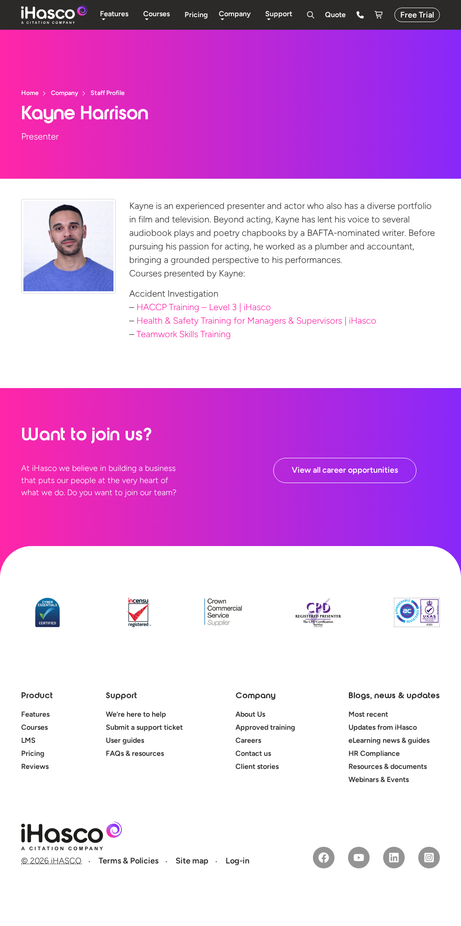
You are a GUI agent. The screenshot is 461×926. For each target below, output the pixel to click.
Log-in (237, 861)
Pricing (33, 753)
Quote (335, 14)
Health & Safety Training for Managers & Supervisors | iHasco (256, 320)
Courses (34, 727)
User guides (125, 740)
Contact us (253, 753)
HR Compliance (374, 753)
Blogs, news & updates (394, 696)
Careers (248, 740)
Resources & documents (387, 766)
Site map (192, 861)
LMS (28, 740)
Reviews (35, 766)
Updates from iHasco (382, 727)
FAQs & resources (135, 753)
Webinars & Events (378, 779)
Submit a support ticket (144, 727)
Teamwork (183, 334)
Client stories (257, 766)
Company (255, 696)
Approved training (265, 727)
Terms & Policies (128, 861)
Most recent (368, 714)
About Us (250, 714)
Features (35, 714)
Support (121, 696)
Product (37, 696)
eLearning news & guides (388, 740)
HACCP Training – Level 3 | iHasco (203, 307)
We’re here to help (136, 714)
